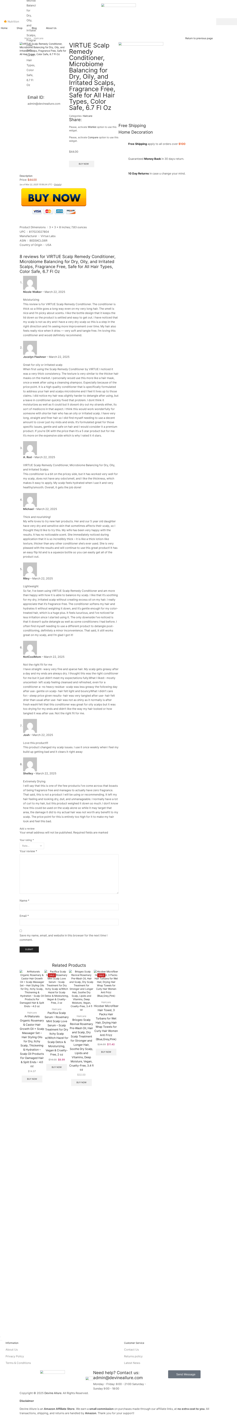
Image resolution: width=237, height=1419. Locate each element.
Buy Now (32, 1079)
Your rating (27, 840)
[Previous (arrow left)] (0, 1340)
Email (24, 916)
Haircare (87, 115)
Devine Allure (52, 1393)
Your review (28, 851)
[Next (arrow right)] (1, 1340)
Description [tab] (26, 175)
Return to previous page (199, 38)
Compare (93, 137)
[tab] (69, 176)
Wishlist (92, 126)
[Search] (226, 21)
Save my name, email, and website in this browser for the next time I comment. (63, 938)
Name (24, 900)
